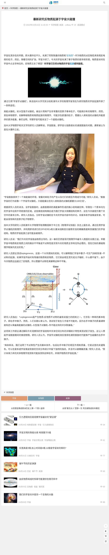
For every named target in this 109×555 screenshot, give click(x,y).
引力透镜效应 (48, 425)
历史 (29, 471)
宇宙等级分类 (50, 440)
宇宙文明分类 (37, 440)
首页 (6, 8)
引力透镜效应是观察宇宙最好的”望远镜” (38, 417)
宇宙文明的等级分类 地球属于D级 (35, 432)
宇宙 (14, 398)
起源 (72, 64)
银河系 (41, 487)
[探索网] (54, 4)
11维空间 (31, 456)
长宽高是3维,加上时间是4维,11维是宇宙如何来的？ (43, 448)
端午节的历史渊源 (27, 463)
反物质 (70, 55)
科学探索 (14, 8)
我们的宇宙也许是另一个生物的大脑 (36, 494)
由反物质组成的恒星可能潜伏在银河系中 (38, 479)
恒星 (36, 487)
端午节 (35, 471)
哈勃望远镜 (31, 425)
